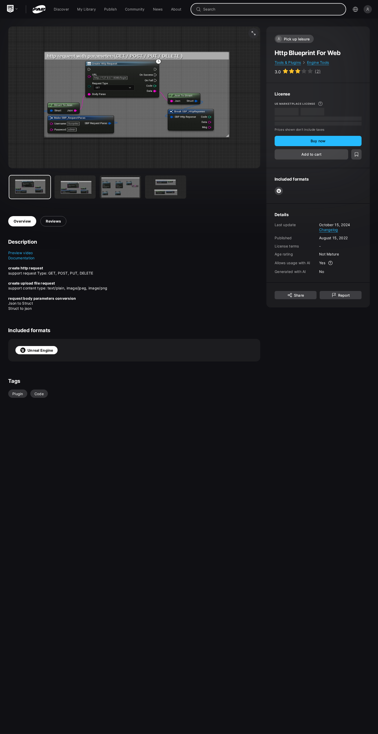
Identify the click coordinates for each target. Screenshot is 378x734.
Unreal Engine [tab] (40, 350)
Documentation (21, 258)
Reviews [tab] (53, 221)
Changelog (328, 229)
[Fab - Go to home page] (39, 9)
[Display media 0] (29, 187)
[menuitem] (61, 9)
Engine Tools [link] (318, 62)
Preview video (20, 253)
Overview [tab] (22, 221)
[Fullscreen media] (253, 33)
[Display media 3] (165, 187)
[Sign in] (368, 9)
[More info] (320, 104)
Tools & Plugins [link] (288, 62)
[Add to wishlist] (356, 154)
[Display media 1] (75, 187)
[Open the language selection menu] (355, 9)
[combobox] (272, 9)
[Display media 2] (120, 187)
